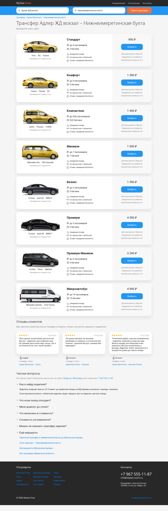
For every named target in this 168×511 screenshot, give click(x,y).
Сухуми (57, 484)
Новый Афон (59, 480)
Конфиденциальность (141, 498)
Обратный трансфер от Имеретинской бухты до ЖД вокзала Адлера (51, 437)
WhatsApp (77, 378)
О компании (134, 3)
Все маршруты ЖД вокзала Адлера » (37, 448)
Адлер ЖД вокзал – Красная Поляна (127, 364)
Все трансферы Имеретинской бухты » (37, 453)
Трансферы (20, 17)
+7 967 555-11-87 (105, 378)
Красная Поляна (40, 477)
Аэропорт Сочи (23, 473)
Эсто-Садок (38, 484)
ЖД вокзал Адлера (42, 473)
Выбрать (132, 47)
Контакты (147, 3)
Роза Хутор (38, 480)
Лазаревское (22, 484)
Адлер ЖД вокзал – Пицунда (77, 364)
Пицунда (58, 477)
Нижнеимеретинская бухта (55, 17)
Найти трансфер (139, 10)
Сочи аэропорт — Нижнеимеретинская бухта (40, 443)
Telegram (67, 378)
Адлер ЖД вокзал (34, 17)
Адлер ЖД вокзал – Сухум (29, 364)
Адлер (19, 480)
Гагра (56, 473)
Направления (118, 3)
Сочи (18, 477)
